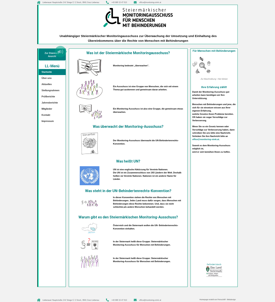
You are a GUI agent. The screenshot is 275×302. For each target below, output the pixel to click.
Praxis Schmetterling (189, 290)
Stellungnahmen (50, 90)
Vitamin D (199, 285)
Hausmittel (209, 285)
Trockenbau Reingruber (86, 290)
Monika (176, 290)
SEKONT (61, 290)
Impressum (48, 121)
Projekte (126, 290)
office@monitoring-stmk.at (205, 139)
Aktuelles (47, 84)
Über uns (47, 78)
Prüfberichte (48, 96)
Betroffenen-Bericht (205, 281)
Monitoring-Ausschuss (162, 290)
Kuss (81, 294)
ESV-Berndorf (206, 290)
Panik (193, 281)
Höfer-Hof (73, 294)
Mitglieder (47, 109)
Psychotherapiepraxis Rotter (96, 294)
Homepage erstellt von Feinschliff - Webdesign (218, 300)
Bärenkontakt (147, 294)
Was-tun (113, 294)
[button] (60, 51)
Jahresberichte (50, 102)
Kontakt (46, 115)
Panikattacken (124, 294)
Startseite (47, 72)
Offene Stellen (115, 290)
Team (132, 290)
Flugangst (135, 294)
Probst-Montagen (144, 290)
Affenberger (63, 294)
